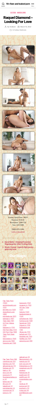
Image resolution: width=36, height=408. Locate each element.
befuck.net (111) (25, 334)
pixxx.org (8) (7, 373)
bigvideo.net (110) (25, 336)
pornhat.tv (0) (24, 388)
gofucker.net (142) (25, 319)
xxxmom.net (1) (8, 390)
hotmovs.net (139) (26, 321)
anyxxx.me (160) (9, 341)
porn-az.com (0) (25, 364)
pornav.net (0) (24, 386)
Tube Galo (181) (8, 321)
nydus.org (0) (24, 390)
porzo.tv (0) (7, 393)
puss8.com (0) (24, 375)
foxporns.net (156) (9, 343)
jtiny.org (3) (7, 384)
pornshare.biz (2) (9, 388)
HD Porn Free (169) (10, 332)
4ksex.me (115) (24, 332)
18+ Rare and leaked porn (18, 4)
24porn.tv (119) (24, 325)
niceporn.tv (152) (25, 305)
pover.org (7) (7, 375)
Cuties (13, 12)
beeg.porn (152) (25, 303)
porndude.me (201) (9, 316)
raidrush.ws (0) (24, 357)
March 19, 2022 (25, 27)
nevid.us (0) (23, 384)
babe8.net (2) (8, 386)
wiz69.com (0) (24, 377)
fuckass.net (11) (8, 368)
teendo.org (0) (24, 361)
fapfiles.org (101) (25, 339)
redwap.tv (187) (8, 319)
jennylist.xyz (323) (9, 310)
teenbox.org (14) (9, 364)
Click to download (18, 232)
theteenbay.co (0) (25, 366)
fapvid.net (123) (25, 323)
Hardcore (21, 12)
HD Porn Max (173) (10, 330)
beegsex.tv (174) (9, 327)
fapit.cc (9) (7, 370)
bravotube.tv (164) (9, 339)
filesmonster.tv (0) (25, 359)
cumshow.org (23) (9, 361)
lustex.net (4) (7, 382)
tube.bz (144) (24, 312)
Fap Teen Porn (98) (10, 359)
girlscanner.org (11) (9, 366)
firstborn (13, 27)
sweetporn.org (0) (25, 368)
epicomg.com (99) (25, 341)
